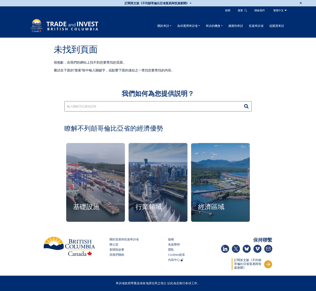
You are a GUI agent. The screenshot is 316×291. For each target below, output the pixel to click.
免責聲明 (174, 244)
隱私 (171, 250)
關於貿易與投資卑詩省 (124, 239)
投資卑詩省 (256, 26)
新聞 (227, 10)
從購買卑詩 (276, 26)
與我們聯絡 (117, 255)
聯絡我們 (259, 10)
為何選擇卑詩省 (187, 26)
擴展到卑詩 (235, 26)
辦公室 (114, 244)
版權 (171, 239)
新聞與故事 (117, 250)
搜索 (241, 10)
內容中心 (174, 260)
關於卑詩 (163, 26)
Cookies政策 (176, 255)
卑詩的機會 (213, 26)
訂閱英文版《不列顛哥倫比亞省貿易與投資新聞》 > (158, 3)
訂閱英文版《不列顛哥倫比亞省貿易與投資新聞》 (247, 263)
